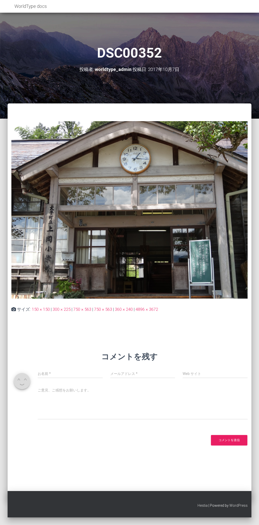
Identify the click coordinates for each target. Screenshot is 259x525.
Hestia (203, 505)
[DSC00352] (129, 209)
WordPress (238, 505)
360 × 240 (124, 309)
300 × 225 (62, 309)
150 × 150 (41, 309)
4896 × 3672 (147, 309)
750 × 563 (82, 309)
